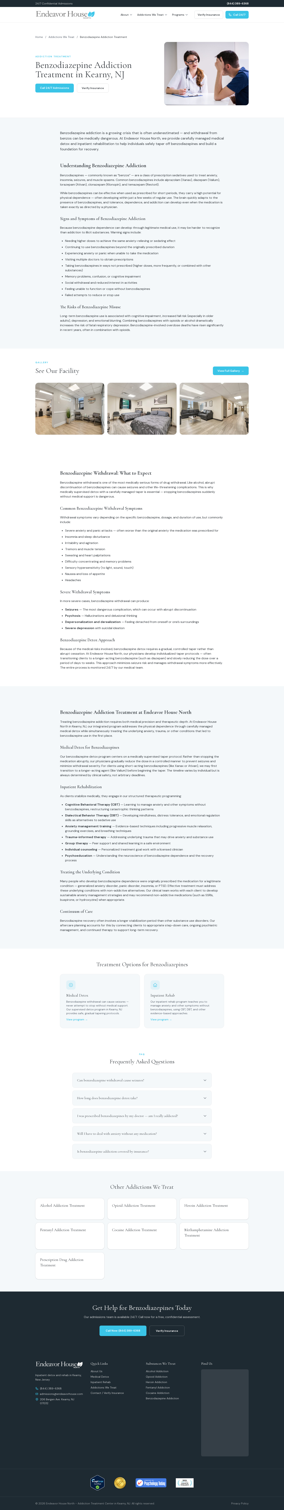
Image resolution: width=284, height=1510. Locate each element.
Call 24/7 (239, 14)
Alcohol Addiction (157, 1371)
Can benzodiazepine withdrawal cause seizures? (110, 1080)
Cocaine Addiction (157, 1393)
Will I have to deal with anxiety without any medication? (117, 1133)
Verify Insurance (209, 14)
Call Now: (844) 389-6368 (123, 1330)
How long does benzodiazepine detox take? (107, 1098)
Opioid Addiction (157, 1376)
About (125, 14)
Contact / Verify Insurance (107, 1393)
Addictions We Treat (150, 14)
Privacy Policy (240, 1503)
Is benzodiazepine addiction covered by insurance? (113, 1151)
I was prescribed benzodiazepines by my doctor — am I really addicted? (127, 1116)
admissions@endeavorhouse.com (61, 1394)
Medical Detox (100, 1376)
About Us (96, 1371)
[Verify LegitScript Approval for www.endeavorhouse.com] (97, 1482)
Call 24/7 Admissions (54, 88)
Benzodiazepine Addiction (162, 1398)
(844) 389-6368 (238, 3)
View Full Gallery (231, 371)
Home (39, 37)
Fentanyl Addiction (158, 1387)
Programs (178, 14)
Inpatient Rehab (101, 1382)
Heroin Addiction (156, 1382)
